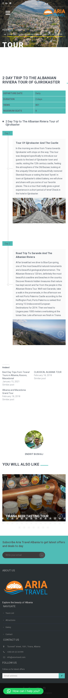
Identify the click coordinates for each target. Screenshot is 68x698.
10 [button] (45, 518)
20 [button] (26, 523)
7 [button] (31, 518)
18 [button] (17, 523)
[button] (23, 691)
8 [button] (36, 518)
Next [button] (61, 215)
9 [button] (41, 518)
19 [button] (22, 523)
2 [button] (41, 229)
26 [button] (55, 523)
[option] (39, 215)
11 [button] (50, 518)
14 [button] (64, 518)
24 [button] (45, 523)
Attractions (10, 620)
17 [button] (12, 523)
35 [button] (48, 527)
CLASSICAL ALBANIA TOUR (48, 372)
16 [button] (7, 523)
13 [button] (60, 518)
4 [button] (44, 346)
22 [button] (36, 523)
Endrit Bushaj (34, 454)
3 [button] (44, 229)
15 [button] (3, 523)
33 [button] (38, 527)
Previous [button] (17, 215)
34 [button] (43, 527)
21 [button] (31, 523)
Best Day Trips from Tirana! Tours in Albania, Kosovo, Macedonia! (16, 375)
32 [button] (33, 527)
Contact (9, 634)
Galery (8, 627)
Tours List (10, 613)
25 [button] (50, 523)
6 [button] (26, 518)
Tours (18, 30)
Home (5, 29)
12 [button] (55, 518)
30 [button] (24, 527)
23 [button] (41, 523)
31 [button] (29, 527)
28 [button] (64, 523)
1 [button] (38, 229)
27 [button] (60, 523)
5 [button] (47, 346)
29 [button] (19, 527)
